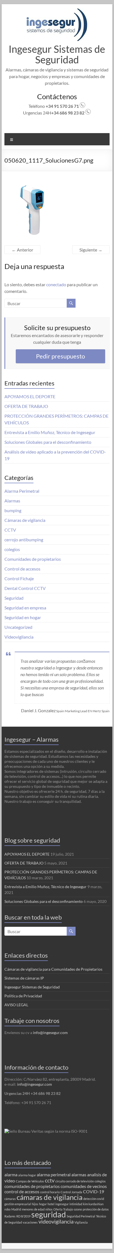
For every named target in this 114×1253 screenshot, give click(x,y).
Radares (9, 1216)
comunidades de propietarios (32, 1186)
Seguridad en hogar (22, 617)
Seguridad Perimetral (81, 1216)
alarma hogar (27, 1175)
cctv (50, 1180)
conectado (56, 284)
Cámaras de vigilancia (24, 520)
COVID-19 (93, 1191)
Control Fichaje (19, 578)
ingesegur (62, 1204)
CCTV (10, 529)
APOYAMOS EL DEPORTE (29, 396)
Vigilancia (81, 1222)
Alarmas (12, 500)
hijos (35, 1204)
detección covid (93, 1198)
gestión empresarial (17, 1204)
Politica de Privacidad (23, 995)
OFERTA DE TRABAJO (26, 406)
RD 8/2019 (23, 1216)
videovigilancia (56, 1221)
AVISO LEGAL (16, 1004)
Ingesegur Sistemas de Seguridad (57, 54)
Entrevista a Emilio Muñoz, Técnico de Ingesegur (49, 432)
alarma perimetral (54, 1174)
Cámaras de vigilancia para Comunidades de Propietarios (53, 969)
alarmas (78, 1174)
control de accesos (21, 1191)
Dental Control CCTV (25, 588)
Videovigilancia (18, 636)
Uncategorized (18, 627)
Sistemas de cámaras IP (24, 978)
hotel (51, 1204)
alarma (10, 1174)
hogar (43, 1204)
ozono (78, 1209)
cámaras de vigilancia (49, 1197)
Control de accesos (22, 568)
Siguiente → (90, 249)
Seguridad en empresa (25, 607)
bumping (12, 510)
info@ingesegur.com (50, 1032)
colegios (12, 549)
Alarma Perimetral (21, 491)
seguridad (48, 1214)
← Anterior (22, 249)
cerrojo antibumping (23, 539)
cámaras (10, 1198)
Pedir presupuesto (60, 356)
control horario (50, 1192)
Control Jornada (71, 1192)
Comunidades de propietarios (32, 559)
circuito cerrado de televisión (74, 1181)
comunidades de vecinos (84, 1186)
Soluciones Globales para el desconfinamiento (47, 442)
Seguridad (14, 598)
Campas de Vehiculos (30, 1181)
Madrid (16, 1209)
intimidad (75, 1204)
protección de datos (96, 1209)
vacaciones (30, 1222)
